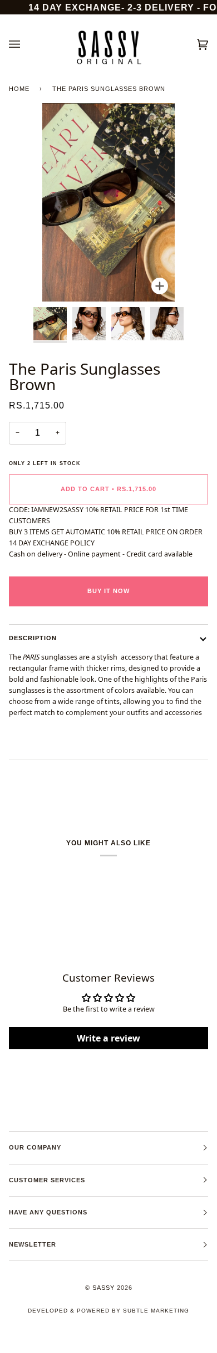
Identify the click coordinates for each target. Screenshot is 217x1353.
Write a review (108, 1038)
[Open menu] (25, 44)
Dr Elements (70, 1347)
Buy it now (108, 591)
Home (19, 88)
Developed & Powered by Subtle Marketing (108, 1311)
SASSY (103, 1287)
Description (33, 638)
